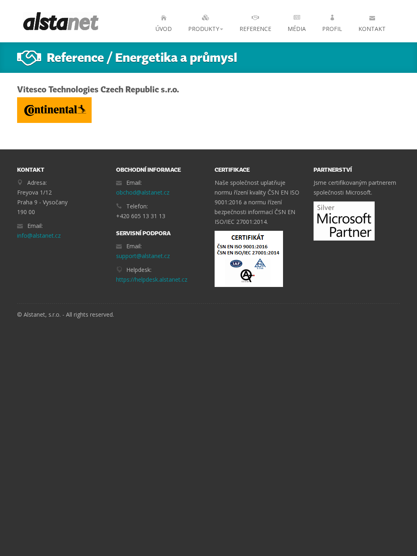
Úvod (164, 29)
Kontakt (372, 29)
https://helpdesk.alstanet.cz (151, 279)
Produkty (203, 29)
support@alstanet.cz (143, 256)
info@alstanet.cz (39, 235)
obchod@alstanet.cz (142, 192)
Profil (332, 29)
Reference (255, 29)
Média (297, 29)
